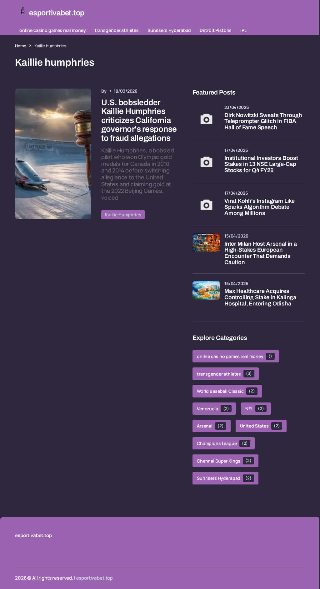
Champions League (222, 443)
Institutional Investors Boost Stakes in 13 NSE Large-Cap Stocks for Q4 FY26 (261, 164)
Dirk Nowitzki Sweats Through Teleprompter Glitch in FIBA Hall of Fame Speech (263, 121)
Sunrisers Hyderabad (169, 30)
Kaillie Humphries (123, 215)
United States (260, 426)
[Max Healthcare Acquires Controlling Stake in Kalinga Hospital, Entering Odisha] (206, 295)
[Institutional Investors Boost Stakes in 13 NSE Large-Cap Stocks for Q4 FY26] (206, 161)
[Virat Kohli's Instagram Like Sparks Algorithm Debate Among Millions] (206, 204)
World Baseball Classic (226, 391)
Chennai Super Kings (224, 461)
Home (20, 46)
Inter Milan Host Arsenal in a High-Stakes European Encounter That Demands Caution (260, 253)
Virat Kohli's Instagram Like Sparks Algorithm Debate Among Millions (259, 207)
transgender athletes (117, 30)
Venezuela (213, 409)
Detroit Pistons (216, 30)
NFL (254, 409)
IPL (243, 30)
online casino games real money (52, 30)
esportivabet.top (94, 578)
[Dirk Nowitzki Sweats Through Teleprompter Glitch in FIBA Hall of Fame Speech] (206, 118)
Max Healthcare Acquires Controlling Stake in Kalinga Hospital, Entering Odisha (260, 297)
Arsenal (210, 426)
